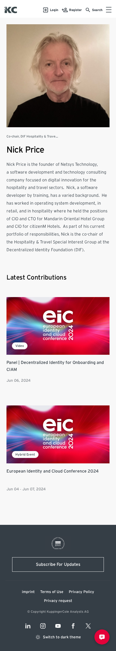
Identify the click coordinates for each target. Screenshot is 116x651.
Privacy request (58, 601)
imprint (28, 592)
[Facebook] (73, 626)
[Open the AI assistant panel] (102, 637)
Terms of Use (51, 592)
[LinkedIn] (28, 626)
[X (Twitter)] (88, 626)
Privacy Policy (81, 592)
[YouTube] (58, 626)
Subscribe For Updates (58, 564)
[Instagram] (43, 626)
